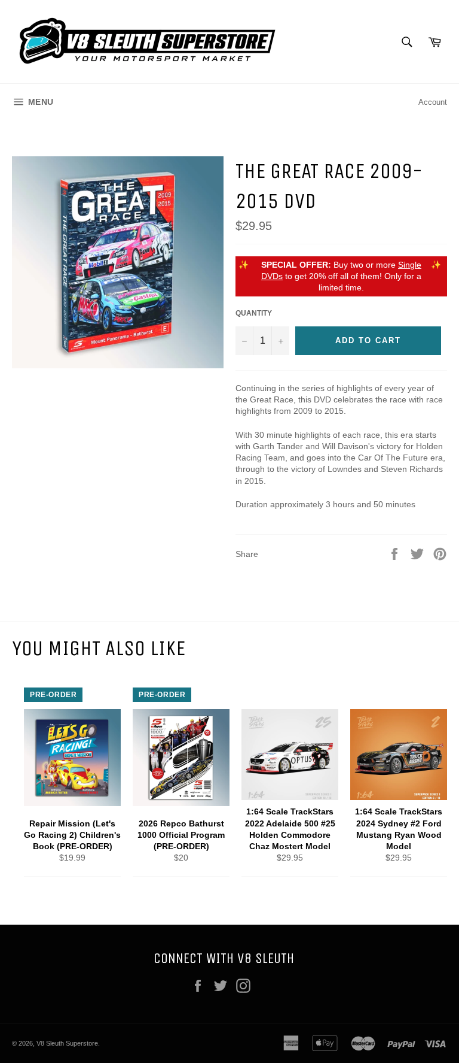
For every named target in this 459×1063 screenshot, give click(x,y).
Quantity (253, 313)
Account (432, 102)
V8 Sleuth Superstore (67, 1043)
